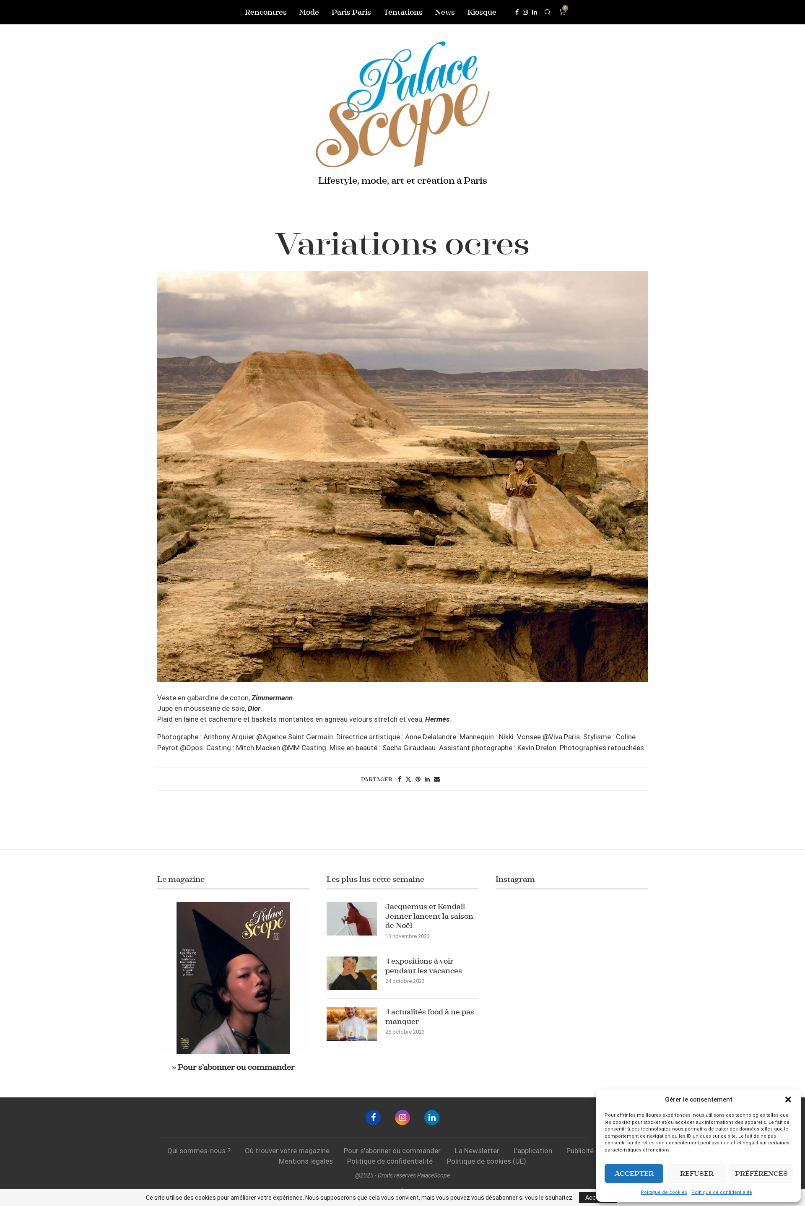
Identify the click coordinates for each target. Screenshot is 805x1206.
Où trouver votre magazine (287, 1150)
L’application (533, 1150)
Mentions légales (306, 1161)
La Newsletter (477, 1150)
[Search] (547, 12)
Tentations (403, 12)
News (445, 12)
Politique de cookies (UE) (486, 1161)
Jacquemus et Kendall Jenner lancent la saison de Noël (429, 916)
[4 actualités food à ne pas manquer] (352, 1024)
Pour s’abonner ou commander (392, 1150)
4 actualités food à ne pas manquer (429, 1016)
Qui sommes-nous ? (199, 1150)
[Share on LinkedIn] (427, 779)
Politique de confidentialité (721, 1192)
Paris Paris (351, 12)
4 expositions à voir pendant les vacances (423, 965)
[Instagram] (525, 12)
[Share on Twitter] (408, 779)
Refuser (697, 1173)
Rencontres (266, 12)
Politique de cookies (664, 1192)
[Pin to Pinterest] (418, 779)
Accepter (634, 1173)
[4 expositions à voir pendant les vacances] (352, 973)
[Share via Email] (437, 779)
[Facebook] (517, 12)
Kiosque (481, 12)
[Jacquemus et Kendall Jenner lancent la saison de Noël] (352, 919)
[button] (788, 1099)
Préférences (761, 1173)
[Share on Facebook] (399, 779)
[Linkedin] (534, 12)
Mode (309, 12)
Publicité (580, 1150)
